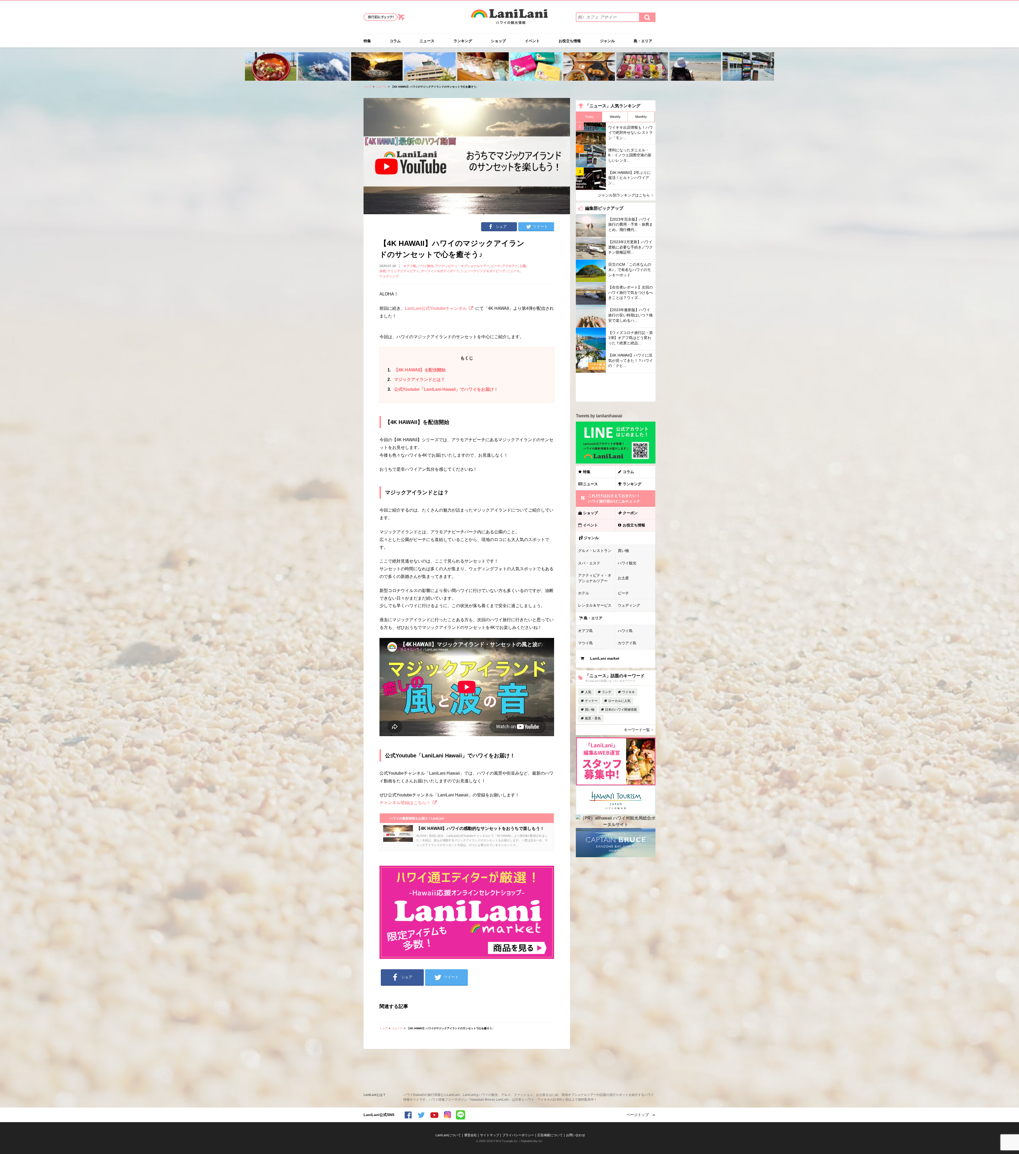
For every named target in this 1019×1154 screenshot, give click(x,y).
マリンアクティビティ (403, 271)
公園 (523, 266)
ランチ (606, 692)
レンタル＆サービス (594, 605)
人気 (588, 692)
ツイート (540, 226)
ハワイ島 (625, 631)
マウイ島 (585, 643)
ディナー (591, 701)
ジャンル (607, 41)
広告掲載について (550, 1135)
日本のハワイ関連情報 (621, 709)
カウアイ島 (627, 643)
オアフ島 (409, 266)
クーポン (630, 513)
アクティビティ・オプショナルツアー (462, 266)
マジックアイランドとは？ (416, 379)
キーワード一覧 (637, 730)
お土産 (623, 578)
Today (589, 117)
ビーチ (495, 266)
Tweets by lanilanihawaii (599, 416)
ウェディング (389, 276)
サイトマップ (489, 1135)
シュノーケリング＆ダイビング (483, 271)
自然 (382, 271)
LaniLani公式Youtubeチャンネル (436, 308)
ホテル (583, 593)
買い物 (623, 550)
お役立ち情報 (570, 41)
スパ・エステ (589, 563)
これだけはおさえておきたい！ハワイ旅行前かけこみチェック (614, 498)
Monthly (641, 117)
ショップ (498, 41)
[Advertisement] (615, 387)
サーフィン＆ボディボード (440, 271)
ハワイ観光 (426, 266)
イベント (532, 41)
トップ (368, 86)
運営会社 (470, 1135)
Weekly (615, 117)
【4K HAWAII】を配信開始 (416, 370)
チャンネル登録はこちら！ (404, 802)
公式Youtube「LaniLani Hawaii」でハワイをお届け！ (442, 389)
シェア (501, 226)
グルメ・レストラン (594, 550)
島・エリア (643, 41)
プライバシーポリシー (518, 1135)
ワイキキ (628, 692)
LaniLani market (604, 658)
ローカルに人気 (619, 701)
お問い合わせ (575, 1135)
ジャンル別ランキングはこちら (624, 195)
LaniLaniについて (448, 1135)
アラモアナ (510, 266)
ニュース (427, 41)
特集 (367, 41)
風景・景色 (593, 718)
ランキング (463, 41)
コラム (395, 41)
